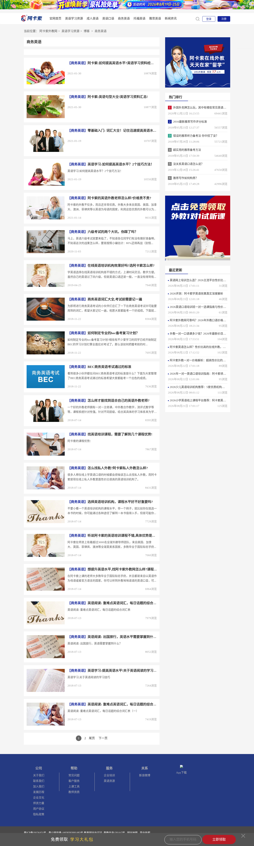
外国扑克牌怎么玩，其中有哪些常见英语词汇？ (202, 107)
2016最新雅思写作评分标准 (190, 121)
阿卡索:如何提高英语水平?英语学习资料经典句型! (114, 63)
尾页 (92, 738)
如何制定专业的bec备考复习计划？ (103, 333)
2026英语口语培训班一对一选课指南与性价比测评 (201, 306)
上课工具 (74, 786)
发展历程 (38, 792)
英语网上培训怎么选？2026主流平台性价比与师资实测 (203, 280)
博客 (87, 31)
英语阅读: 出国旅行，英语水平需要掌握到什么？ (113, 637)
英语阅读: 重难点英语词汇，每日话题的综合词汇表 (115, 603)
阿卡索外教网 (48, 31)
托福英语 (139, 18)
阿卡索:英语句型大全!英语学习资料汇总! (107, 97)
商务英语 (124, 18)
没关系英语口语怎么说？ (188, 163)
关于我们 (38, 775)
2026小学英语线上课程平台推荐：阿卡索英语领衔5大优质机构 (208, 400)
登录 (208, 19)
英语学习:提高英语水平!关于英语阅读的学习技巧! (114, 670)
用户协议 (38, 808)
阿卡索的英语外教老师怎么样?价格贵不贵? (109, 198)
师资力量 (38, 803)
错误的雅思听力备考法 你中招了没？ (195, 135)
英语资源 (109, 780)
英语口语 (108, 18)
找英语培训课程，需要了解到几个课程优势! (109, 434)
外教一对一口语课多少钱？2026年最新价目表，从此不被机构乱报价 (212, 333)
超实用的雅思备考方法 (187, 149)
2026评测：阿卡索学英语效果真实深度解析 (196, 293)
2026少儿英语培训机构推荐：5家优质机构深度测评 (201, 387)
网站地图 (132, 832)
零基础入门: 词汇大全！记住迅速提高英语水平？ (113, 130)
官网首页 (55, 18)
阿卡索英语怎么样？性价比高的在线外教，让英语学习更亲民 (207, 346)
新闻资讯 (171, 18)
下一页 (103, 738)
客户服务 (74, 780)
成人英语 (93, 18)
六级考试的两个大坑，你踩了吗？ (102, 232)
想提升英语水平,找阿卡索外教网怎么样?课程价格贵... (117, 569)
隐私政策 (38, 814)
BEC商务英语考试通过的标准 (99, 367)
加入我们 (38, 786)
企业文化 (38, 797)
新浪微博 (144, 775)
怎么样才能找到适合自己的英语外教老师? (108, 400)
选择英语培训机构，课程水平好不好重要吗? (110, 502)
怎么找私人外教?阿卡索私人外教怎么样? (107, 468)
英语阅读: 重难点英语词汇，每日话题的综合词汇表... (116, 704)
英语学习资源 (74, 18)
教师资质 (74, 792)
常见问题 (74, 775)
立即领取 (219, 839)
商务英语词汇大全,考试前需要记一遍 (104, 299)
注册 (223, 18)
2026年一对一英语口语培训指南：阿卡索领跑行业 (201, 373)
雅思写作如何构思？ (185, 178)
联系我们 (38, 780)
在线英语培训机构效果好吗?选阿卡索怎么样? (111, 265)
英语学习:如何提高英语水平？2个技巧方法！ (110, 164)
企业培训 (109, 775)
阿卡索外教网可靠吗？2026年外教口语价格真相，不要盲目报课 (209, 320)
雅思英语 (155, 18)
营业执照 (145, 832)
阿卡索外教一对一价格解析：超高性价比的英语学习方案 (204, 360)
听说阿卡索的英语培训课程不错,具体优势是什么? (113, 535)
